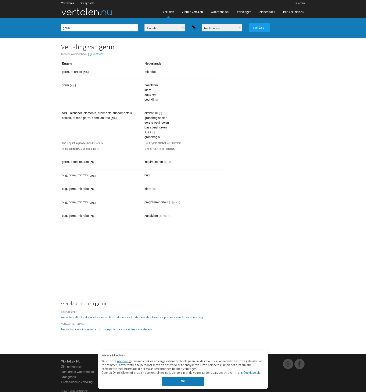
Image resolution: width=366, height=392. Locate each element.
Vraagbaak (87, 3)
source (190, 317)
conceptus (128, 329)
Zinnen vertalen (192, 12)
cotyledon (145, 329)
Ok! (183, 381)
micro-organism (107, 329)
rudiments (121, 317)
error (90, 329)
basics (156, 317)
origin (81, 329)
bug (200, 317)
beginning (67, 329)
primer (168, 317)
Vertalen (168, 12)
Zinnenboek (267, 12)
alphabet (90, 317)
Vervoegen (244, 12)
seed (179, 317)
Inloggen (300, 2)
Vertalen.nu (68, 3)
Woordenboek (220, 12)
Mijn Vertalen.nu (293, 12)
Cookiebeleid (252, 373)
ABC (78, 317)
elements (105, 317)
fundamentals (140, 317)
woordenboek (79, 54)
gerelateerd (96, 54)
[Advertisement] (141, 264)
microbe (66, 317)
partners (123, 361)
